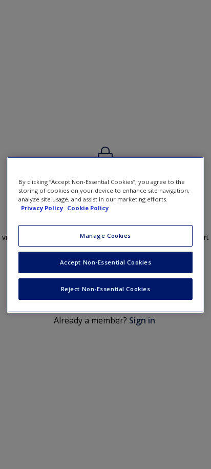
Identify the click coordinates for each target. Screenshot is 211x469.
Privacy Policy (43, 208)
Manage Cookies (105, 235)
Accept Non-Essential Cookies (106, 262)
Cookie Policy (88, 208)
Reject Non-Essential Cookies (106, 289)
